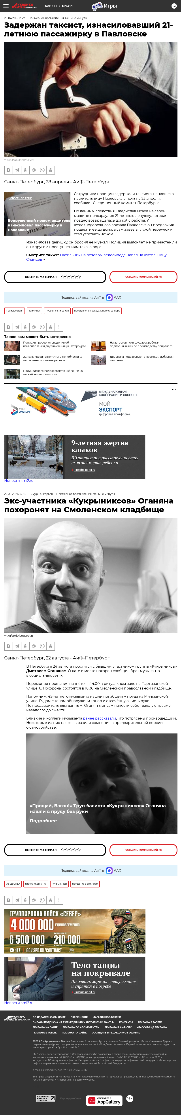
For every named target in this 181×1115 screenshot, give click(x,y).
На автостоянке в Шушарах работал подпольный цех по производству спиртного (141, 344)
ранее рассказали (99, 718)
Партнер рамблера (70, 1098)
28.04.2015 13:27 (14, 18)
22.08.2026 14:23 (15, 494)
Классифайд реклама (152, 1027)
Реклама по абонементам (81, 1027)
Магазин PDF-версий (107, 1017)
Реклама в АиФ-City (118, 1027)
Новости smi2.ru (19, 481)
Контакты (126, 1022)
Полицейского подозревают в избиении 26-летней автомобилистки (53, 372)
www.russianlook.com (19, 159)
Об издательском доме (49, 1017)
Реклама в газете (150, 1022)
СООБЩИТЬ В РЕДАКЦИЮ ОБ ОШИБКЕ (116, 1032)
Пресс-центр (79, 1017)
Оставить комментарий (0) (143, 276)
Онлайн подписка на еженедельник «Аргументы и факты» (73, 1022)
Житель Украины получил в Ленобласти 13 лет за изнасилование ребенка (52, 358)
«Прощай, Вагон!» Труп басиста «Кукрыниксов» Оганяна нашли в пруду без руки (98, 808)
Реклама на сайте (45, 1027)
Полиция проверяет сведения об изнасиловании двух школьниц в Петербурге (54, 344)
